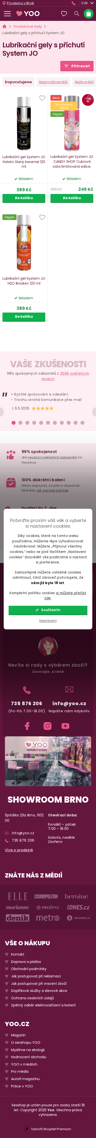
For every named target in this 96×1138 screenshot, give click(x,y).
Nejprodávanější (53, 82)
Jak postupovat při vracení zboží (39, 983)
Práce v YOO (22, 1086)
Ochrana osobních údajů (32, 998)
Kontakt (17, 954)
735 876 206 (26, 703)
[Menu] (7, 14)
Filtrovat (80, 66)
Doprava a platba (26, 962)
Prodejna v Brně (20, 3)
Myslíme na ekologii (28, 1049)
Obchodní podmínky (29, 969)
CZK (84, 3)
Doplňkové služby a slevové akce (39, 990)
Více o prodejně (19, 850)
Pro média (20, 1071)
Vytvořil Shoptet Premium (51, 1129)
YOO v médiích (24, 1064)
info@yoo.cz (69, 703)
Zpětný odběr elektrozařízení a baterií (43, 1005)
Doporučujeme (18, 82)
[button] (42, 98)
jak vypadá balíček (53, 490)
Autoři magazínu (25, 1079)
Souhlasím (50, 610)
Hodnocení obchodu (28, 1057)
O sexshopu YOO (25, 1042)
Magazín (18, 1035)
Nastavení (48, 620)
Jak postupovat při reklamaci (36, 976)
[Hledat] (77, 14)
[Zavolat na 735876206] (75, 3)
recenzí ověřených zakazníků (52, 457)
